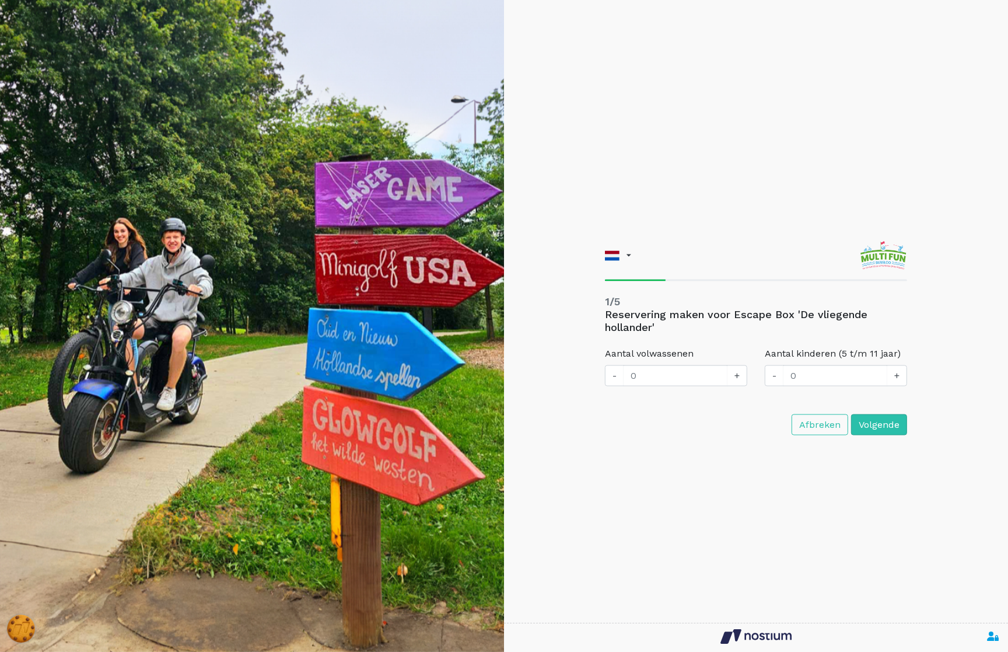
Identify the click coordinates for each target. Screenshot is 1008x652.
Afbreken (820, 424)
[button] (618, 255)
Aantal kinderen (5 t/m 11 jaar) (833, 353)
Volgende (879, 424)
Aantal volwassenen (649, 353)
